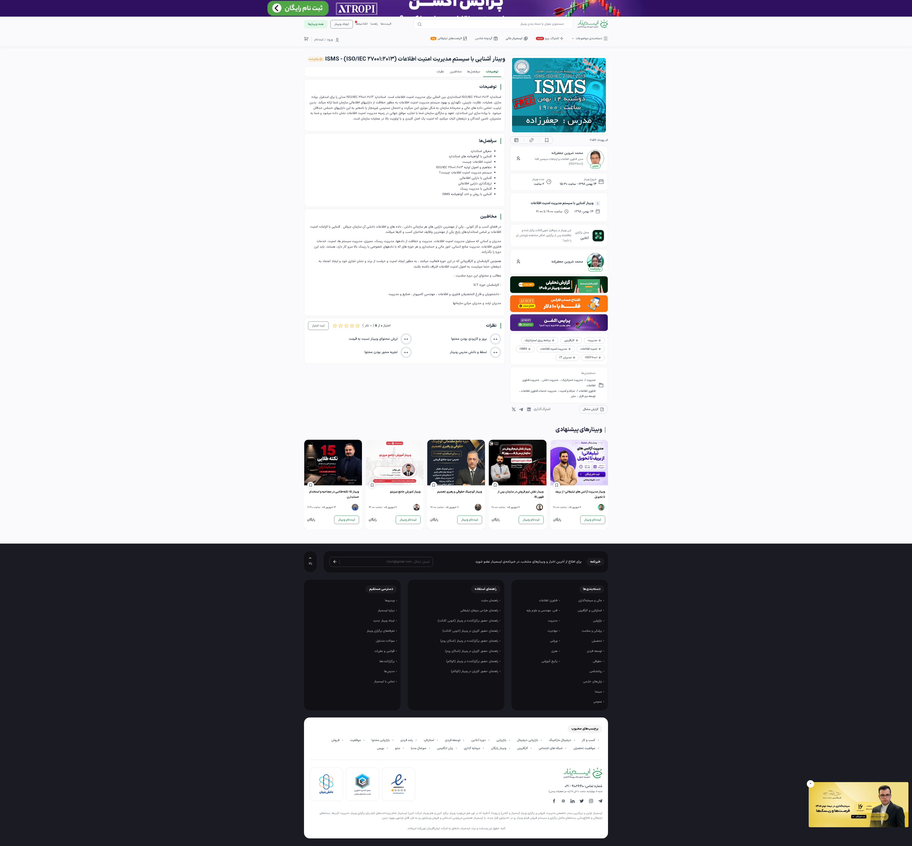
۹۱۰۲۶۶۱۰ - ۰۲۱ (574, 786)
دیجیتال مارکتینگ (560, 740)
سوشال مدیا (419, 748)
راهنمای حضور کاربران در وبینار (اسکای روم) (472, 651)
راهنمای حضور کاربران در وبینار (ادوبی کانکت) (470, 631)
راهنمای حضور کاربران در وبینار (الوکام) (475, 671)
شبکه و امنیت (567, 391)
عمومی (598, 701)
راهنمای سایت (490, 600)
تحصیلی (597, 641)
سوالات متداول (385, 641)
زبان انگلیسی (445, 748)
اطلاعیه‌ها (362, 24)
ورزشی (554, 641)
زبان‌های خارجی (593, 681)
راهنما (374, 24)
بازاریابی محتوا (380, 740)
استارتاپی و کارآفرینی (590, 610)
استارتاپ (429, 740)
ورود (330, 39)
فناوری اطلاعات (586, 391)
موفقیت (355, 740)
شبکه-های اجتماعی (551, 748)
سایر (573, 396)
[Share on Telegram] (521, 409)
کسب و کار (589, 740)
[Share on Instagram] (514, 409)
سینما (599, 691)
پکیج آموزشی (550, 661)
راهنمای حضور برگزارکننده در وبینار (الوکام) (472, 661)
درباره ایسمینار (386, 610)
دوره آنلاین (478, 740)
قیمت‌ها (386, 24)
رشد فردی (407, 740)
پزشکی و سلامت (592, 631)
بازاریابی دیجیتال (528, 740)
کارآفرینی (523, 748)
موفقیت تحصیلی (584, 748)
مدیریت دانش (550, 380)
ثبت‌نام (318, 39)
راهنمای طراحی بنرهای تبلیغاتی (479, 610)
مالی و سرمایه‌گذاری (590, 600)
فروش (335, 740)
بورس (381, 748)
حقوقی (598, 661)
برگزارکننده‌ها (387, 661)
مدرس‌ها (389, 671)
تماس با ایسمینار (384, 681)
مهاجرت (553, 631)
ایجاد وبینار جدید (384, 620)
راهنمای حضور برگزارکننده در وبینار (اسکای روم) (469, 641)
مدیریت (590, 380)
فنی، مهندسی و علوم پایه (542, 610)
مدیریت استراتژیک (572, 380)
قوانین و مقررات (385, 651)
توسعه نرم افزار (586, 396)
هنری (554, 651)
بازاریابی (598, 620)
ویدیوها (390, 600)
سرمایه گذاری (472, 748)
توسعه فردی (595, 651)
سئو (398, 748)
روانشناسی (596, 671)
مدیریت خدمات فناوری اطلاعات (538, 391)
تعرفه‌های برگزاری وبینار (381, 631)
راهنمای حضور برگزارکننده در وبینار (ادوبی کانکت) (468, 620)
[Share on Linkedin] (529, 409)
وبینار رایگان (499, 748)
